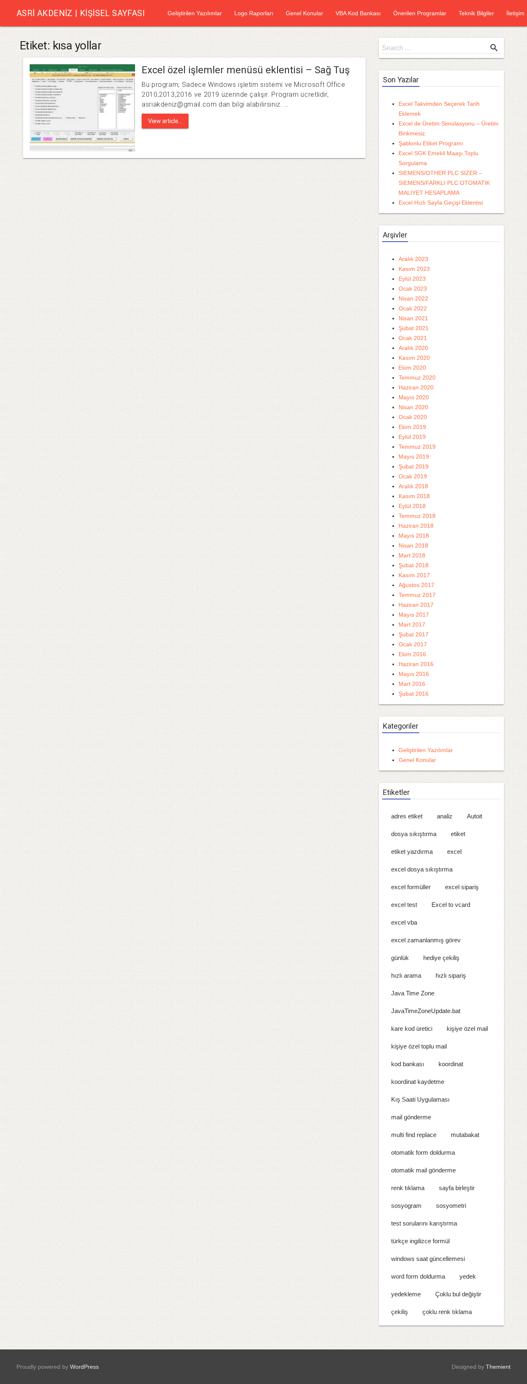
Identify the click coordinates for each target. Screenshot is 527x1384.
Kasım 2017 (414, 575)
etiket (458, 833)
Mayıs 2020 (414, 397)
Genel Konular (304, 13)
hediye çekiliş (441, 957)
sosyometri (451, 1205)
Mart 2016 (412, 683)
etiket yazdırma (412, 851)
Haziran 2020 (416, 387)
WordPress (84, 1366)
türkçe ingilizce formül (420, 1240)
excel (454, 851)
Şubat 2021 (414, 328)
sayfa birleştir (457, 1187)
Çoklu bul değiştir (458, 1294)
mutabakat (465, 1134)
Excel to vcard (450, 904)
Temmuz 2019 (417, 446)
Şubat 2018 (414, 565)
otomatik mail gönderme (423, 1170)
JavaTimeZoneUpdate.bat (425, 1010)
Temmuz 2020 (417, 377)
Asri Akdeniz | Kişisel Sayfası (80, 13)
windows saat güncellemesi (428, 1258)
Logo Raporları (253, 13)
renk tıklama (407, 1187)
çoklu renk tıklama (447, 1311)
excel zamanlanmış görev (426, 940)
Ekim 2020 (412, 367)
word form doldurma (418, 1276)
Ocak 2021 (413, 338)
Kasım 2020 (414, 357)
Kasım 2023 (414, 269)
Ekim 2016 (412, 654)
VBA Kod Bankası (358, 13)
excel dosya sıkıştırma (421, 869)
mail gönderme (411, 1117)
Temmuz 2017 (417, 595)
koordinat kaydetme (417, 1081)
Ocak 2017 (413, 644)
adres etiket (406, 816)
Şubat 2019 (414, 466)
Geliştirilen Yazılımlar (195, 13)
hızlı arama (406, 975)
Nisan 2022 (413, 298)
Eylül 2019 (412, 436)
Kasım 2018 (414, 496)
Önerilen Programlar (419, 13)
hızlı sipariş (451, 975)
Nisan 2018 (413, 545)
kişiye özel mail (467, 1028)
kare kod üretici (411, 1028)
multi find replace (413, 1134)
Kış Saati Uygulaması (420, 1099)
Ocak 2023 (413, 288)
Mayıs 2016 (414, 674)
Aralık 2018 (413, 486)
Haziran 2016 (416, 664)
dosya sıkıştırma (413, 833)
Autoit (474, 816)
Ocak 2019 (413, 476)
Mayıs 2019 (414, 456)
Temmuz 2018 (417, 516)
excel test (404, 904)
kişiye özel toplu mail (419, 1046)
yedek (467, 1276)
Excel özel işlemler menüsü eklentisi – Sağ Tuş (246, 70)
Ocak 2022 (413, 308)
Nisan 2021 (413, 318)
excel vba (404, 922)
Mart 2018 (412, 555)
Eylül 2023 (412, 278)
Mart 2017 (412, 624)
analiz (444, 816)
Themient (498, 1366)
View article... (165, 121)
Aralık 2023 (413, 259)
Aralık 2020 (413, 348)
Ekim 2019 (412, 427)
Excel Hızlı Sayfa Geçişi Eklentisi (441, 202)
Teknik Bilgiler (476, 13)
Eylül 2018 (412, 506)
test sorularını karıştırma (424, 1223)
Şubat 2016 (414, 693)
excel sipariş (462, 886)
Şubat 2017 (414, 634)
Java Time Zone (412, 993)
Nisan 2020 (413, 407)
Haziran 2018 (416, 525)
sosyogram (406, 1205)
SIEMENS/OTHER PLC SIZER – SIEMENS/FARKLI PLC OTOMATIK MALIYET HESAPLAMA (444, 183)
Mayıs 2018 (414, 535)
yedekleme (406, 1294)
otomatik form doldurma (423, 1152)
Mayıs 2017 (414, 614)
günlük (400, 957)
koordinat (450, 1063)
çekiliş (399, 1311)
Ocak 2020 (413, 417)
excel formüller (411, 886)
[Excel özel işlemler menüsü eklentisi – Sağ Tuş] (82, 107)
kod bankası (407, 1063)
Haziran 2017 (416, 604)
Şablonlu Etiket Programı (431, 143)
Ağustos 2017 (416, 585)
